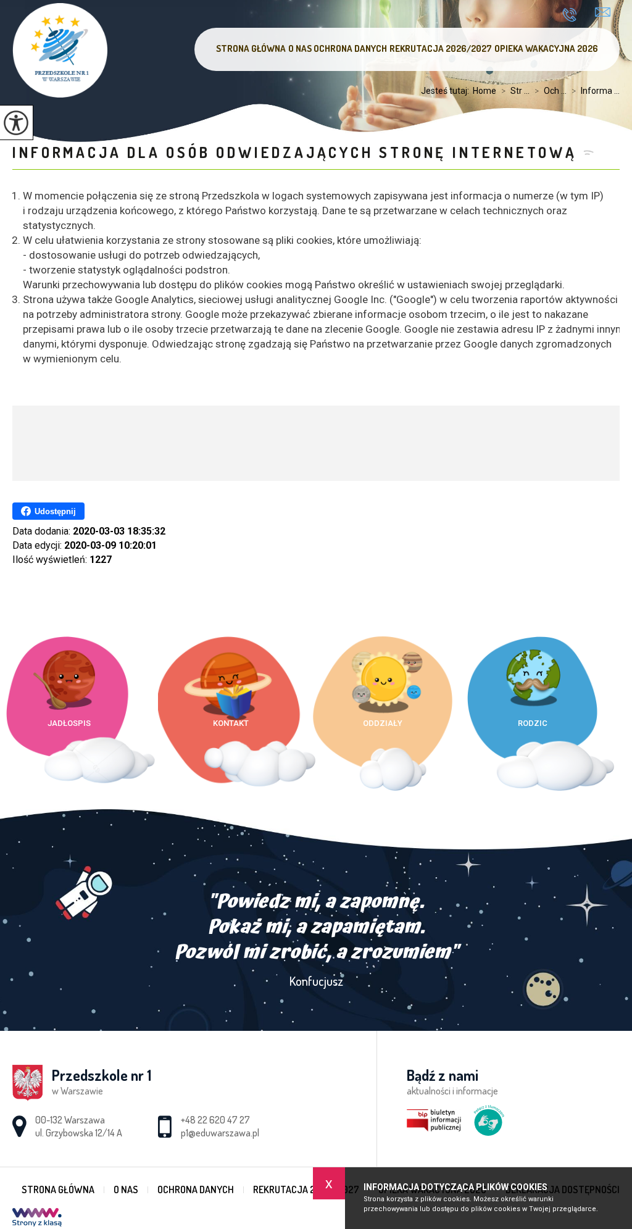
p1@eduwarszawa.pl (603, 13)
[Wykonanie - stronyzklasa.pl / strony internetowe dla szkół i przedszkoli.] (37, 1218)
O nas (300, 48)
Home (484, 90)
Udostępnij (55, 511)
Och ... (550, 90)
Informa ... (596, 90)
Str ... (515, 90)
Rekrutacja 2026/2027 (440, 48)
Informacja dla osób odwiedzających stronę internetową (294, 152)
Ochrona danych (350, 48)
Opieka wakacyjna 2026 (546, 48)
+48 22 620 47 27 (574, 14)
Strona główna (251, 48)
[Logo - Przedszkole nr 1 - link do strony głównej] (59, 50)
